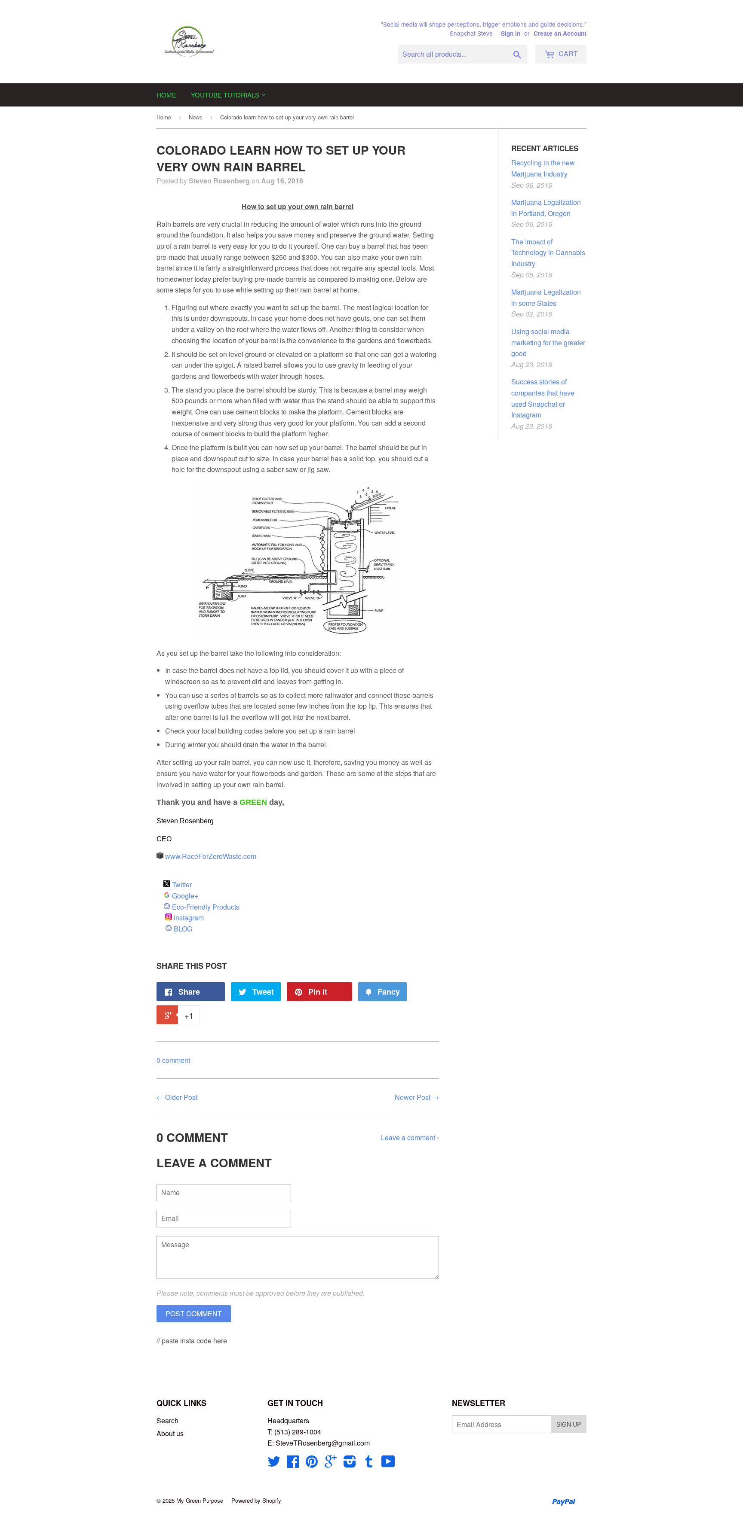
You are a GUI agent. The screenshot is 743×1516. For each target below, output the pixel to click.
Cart (567, 53)
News (196, 117)
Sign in (510, 33)
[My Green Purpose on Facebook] (292, 1464)
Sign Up (568, 1424)
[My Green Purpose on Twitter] (273, 1464)
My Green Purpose (199, 1500)
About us (170, 1433)
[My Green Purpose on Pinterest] (311, 1464)
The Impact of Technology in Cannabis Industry (548, 252)
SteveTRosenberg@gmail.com (323, 1443)
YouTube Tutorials (226, 94)
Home (166, 94)
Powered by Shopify (256, 1500)
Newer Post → (417, 1097)
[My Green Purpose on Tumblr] (368, 1464)
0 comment (173, 1060)
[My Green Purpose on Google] (330, 1464)
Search (167, 1420)
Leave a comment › (410, 1137)
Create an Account (560, 33)
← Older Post (177, 1097)
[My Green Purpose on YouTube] (388, 1464)
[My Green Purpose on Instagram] (349, 1464)
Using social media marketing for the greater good (548, 342)
